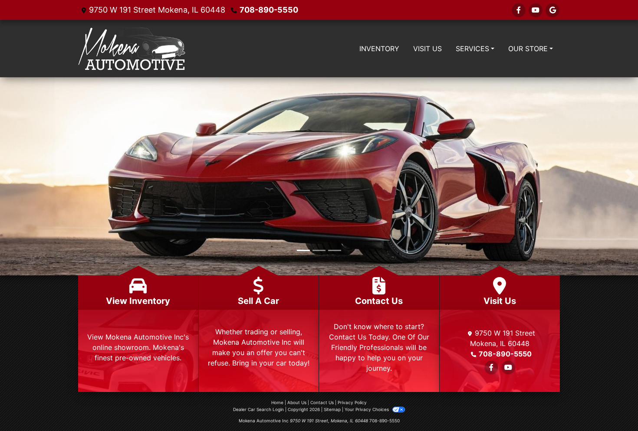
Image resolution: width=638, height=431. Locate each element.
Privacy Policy (352, 403)
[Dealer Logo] (131, 48)
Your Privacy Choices (367, 410)
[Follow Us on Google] (552, 9)
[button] (7, 176)
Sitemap (332, 410)
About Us (296, 403)
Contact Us (322, 403)
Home (277, 403)
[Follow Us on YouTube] (535, 9)
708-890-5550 (269, 9)
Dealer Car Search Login (258, 410)
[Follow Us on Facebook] (518, 9)
